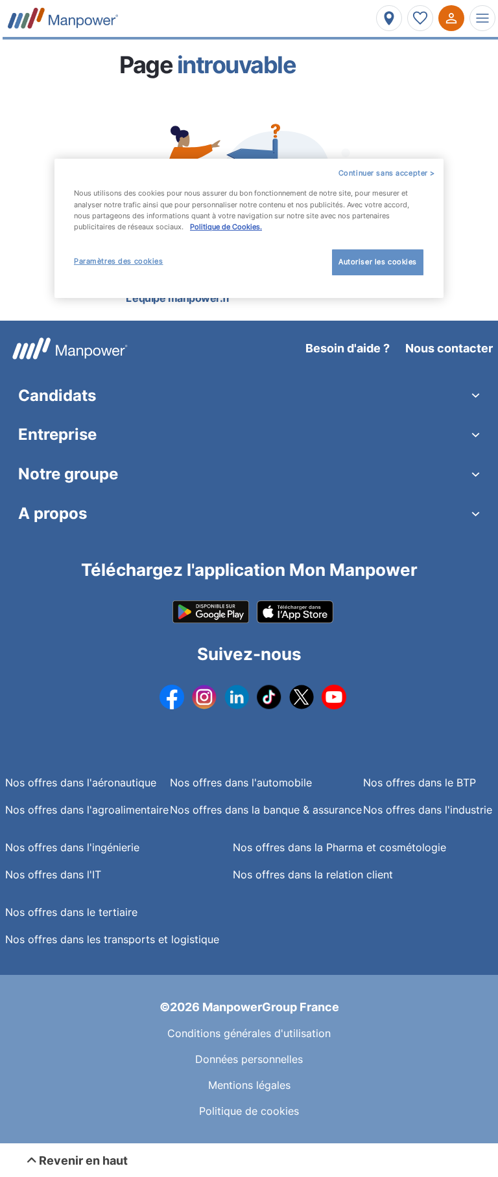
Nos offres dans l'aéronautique (80, 782)
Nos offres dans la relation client (313, 874)
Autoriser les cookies (377, 261)
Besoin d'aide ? (347, 348)
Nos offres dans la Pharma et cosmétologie (339, 847)
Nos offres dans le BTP (419, 782)
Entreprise (57, 434)
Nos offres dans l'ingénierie (72, 847)
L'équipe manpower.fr (178, 297)
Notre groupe (68, 473)
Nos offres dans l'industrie (427, 809)
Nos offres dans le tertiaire (71, 912)
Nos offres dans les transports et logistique (112, 939)
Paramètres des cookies (118, 261)
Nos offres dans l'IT (53, 874)
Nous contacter (449, 348)
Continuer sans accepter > (386, 172)
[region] (249, 228)
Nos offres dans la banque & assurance (266, 809)
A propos (52, 513)
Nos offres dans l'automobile (241, 782)
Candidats (57, 395)
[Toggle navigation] (482, 18)
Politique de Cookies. (226, 226)
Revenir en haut (82, 1160)
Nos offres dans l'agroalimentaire (87, 809)
